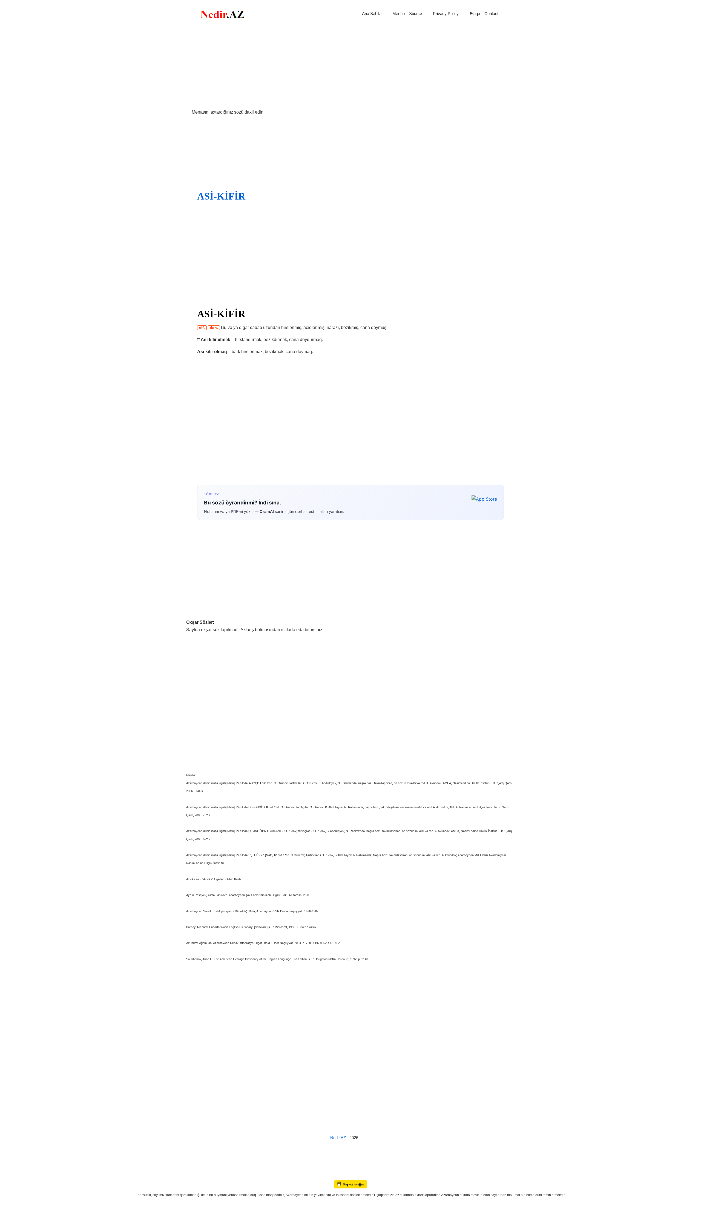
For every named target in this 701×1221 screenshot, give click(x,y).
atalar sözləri (9, 1168)
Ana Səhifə (371, 13)
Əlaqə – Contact (484, 13)
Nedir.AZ (338, 1137)
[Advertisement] (350, 68)
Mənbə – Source (407, 13)
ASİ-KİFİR (221, 196)
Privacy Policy (446, 13)
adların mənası (9, 1176)
